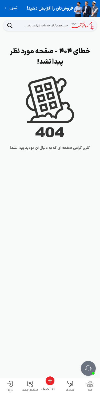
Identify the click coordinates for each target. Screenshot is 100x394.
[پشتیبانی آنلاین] (88, 368)
